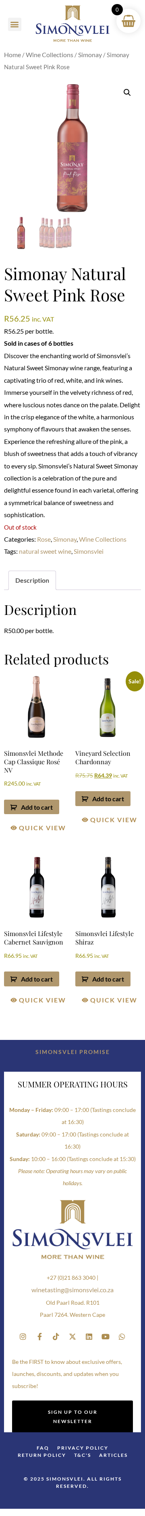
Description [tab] (32, 580)
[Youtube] (105, 1336)
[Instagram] (23, 1336)
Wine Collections (49, 54)
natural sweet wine (45, 551)
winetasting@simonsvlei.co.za (72, 1289)
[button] (14, 24)
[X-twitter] (72, 1336)
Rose (44, 539)
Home (12, 54)
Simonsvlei (89, 551)
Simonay (90, 54)
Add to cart (37, 807)
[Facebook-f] (39, 1336)
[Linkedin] (89, 1336)
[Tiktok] (56, 1336)
